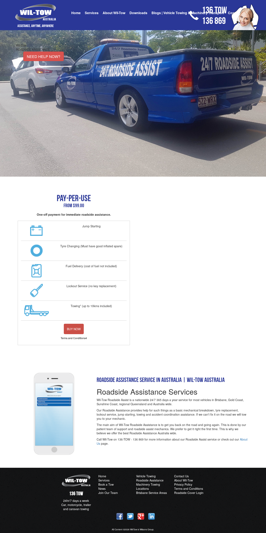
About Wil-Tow (114, 12)
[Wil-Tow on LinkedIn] (151, 516)
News (102, 488)
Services (92, 12)
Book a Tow (106, 484)
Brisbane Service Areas (151, 493)
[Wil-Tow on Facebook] (119, 516)
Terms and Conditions (188, 488)
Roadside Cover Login (188, 493)
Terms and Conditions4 (74, 338)
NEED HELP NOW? (43, 56)
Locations (142, 488)
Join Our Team (108, 493)
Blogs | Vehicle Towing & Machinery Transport (187, 12)
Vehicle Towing (146, 476)
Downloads (138, 12)
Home (76, 12)
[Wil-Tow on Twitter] (130, 516)
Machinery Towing (148, 484)
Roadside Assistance (150, 480)
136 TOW (76, 493)
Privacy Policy (183, 484)
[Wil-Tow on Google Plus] (141, 516)
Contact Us (181, 476)
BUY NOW (74, 329)
